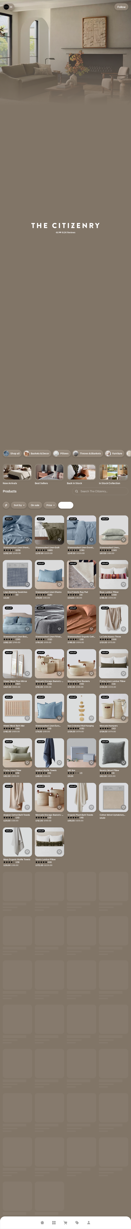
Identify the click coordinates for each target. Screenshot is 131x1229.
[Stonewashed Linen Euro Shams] (49, 708)
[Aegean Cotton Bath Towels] (17, 797)
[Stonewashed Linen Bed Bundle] (17, 619)
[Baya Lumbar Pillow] (113, 574)
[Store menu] (8, 6)
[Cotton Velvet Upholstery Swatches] (113, 797)
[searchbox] (100, 491)
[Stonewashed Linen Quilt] (49, 530)
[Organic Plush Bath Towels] (81, 797)
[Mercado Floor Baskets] (81, 663)
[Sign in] (89, 1223)
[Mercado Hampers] (113, 708)
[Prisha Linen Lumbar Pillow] (113, 663)
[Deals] (77, 1223)
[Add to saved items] (27, 540)
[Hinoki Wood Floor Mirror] (17, 663)
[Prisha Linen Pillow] (17, 753)
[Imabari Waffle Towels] (49, 753)
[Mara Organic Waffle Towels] (17, 842)
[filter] (6, 505)
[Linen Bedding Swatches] (17, 574)
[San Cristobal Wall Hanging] (81, 708)
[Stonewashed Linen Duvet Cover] (81, 530)
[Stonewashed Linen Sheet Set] (17, 530)
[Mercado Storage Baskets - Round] (49, 797)
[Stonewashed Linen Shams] (49, 574)
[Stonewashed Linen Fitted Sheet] (49, 619)
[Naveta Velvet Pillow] (113, 753)
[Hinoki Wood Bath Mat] (17, 708)
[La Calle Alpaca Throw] (113, 619)
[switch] (35, 505)
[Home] (42, 1223)
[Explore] (54, 1223)
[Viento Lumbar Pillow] (49, 842)
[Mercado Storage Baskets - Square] (49, 663)
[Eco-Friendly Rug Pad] (81, 574)
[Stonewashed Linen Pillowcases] (113, 530)
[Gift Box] (81, 753)
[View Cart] (65, 1223)
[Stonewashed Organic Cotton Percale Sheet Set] (81, 619)
